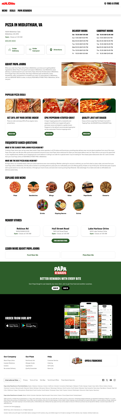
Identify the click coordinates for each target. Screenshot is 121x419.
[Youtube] (111, 380)
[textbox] (32, 73)
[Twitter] (108, 380)
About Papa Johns (9, 360)
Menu (4, 10)
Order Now (11, 134)
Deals (12, 10)
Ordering (50, 363)
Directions (58, 50)
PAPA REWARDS (25, 10)
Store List (50, 368)
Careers (6, 366)
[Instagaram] (115, 380)
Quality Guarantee (31, 368)
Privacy (25, 380)
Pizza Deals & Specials (68, 380)
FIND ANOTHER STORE (60, 241)
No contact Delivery (10, 368)
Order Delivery (15, 50)
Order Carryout (36, 50)
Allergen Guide (30, 363)
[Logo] (9, 3)
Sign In (65, 288)
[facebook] (104, 380)
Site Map (42, 380)
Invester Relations (9, 363)
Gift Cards (51, 366)
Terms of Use (34, 380)
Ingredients (29, 366)
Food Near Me (32, 255)
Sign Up (55, 288)
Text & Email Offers (53, 380)
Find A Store (113, 3)
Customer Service (53, 360)
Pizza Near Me (88, 255)
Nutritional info (30, 360)
